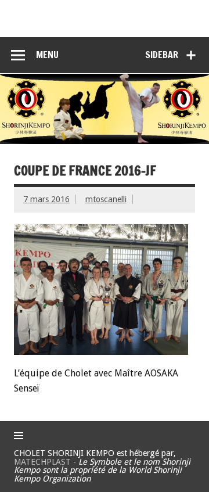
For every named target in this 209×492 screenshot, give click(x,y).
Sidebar (161, 54)
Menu (47, 54)
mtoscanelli (106, 199)
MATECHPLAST (42, 461)
